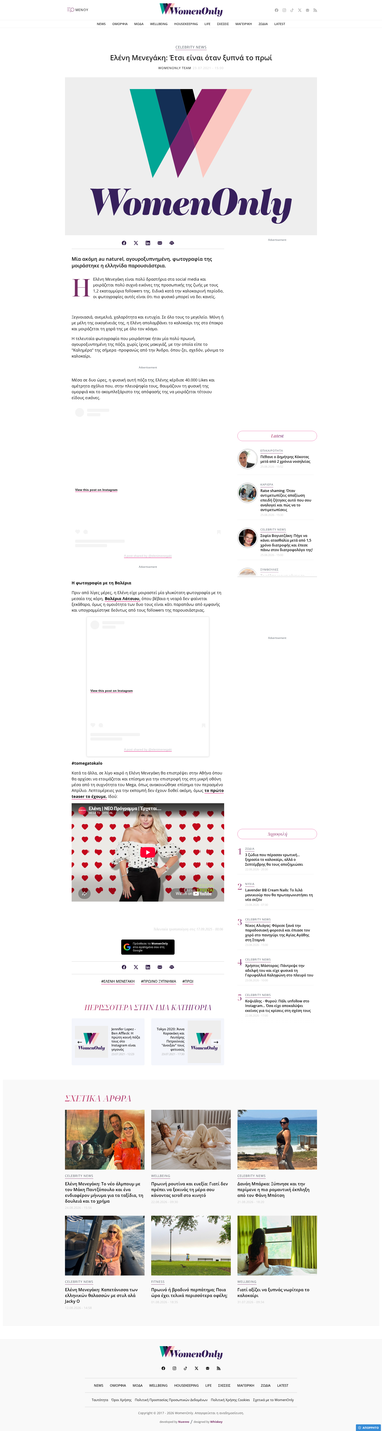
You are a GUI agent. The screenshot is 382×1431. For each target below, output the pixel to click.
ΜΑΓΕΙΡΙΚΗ (243, 24)
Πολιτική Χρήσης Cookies (230, 1400)
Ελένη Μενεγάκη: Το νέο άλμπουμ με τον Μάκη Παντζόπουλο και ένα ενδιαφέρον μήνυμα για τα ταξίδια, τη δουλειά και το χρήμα (104, 1192)
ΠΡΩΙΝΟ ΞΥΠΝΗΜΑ (159, 981)
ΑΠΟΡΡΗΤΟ (371, 1428)
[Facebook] (124, 243)
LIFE (207, 24)
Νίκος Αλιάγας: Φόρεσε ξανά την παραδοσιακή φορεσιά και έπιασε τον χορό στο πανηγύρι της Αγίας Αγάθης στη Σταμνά (277, 932)
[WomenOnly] (191, 10)
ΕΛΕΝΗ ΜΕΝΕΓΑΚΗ (119, 981)
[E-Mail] (159, 243)
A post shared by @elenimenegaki (148, 556)
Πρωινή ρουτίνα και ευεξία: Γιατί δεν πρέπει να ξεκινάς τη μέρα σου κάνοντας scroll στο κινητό (189, 1189)
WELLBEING (159, 24)
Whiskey (216, 1422)
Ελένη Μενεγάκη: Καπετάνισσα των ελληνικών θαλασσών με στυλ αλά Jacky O (101, 1295)
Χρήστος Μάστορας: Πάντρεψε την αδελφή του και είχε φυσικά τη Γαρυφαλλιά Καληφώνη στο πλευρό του (279, 970)
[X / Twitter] (135, 243)
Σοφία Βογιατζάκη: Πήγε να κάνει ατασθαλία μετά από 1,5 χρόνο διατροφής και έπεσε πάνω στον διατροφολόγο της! (286, 542)
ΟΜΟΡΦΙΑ (120, 24)
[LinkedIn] (147, 243)
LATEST (279, 24)
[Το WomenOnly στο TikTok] (290, 10)
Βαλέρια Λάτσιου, (122, 598)
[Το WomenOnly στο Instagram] (282, 10)
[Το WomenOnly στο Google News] (305, 10)
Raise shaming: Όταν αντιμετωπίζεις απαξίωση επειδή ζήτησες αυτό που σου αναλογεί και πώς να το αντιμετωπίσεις (285, 500)
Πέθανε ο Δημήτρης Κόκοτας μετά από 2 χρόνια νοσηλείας (285, 459)
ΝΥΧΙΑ (249, 884)
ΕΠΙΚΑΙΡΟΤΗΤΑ (271, 451)
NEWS (101, 24)
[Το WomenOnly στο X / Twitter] (298, 10)
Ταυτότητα (100, 1400)
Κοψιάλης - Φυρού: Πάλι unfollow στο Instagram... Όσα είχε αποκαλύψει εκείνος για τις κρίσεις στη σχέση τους (278, 1006)
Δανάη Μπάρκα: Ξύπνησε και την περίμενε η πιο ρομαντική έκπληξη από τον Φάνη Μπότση (273, 1189)
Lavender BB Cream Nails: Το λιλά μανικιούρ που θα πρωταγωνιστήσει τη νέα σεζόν (279, 895)
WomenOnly (191, 1352)
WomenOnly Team (174, 68)
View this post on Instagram (96, 490)
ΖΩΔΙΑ (263, 24)
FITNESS (158, 1281)
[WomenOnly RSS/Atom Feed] (313, 10)
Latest (277, 436)
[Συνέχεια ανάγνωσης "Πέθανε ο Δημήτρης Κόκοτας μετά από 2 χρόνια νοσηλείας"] (247, 458)
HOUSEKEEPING (186, 24)
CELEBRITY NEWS (191, 47)
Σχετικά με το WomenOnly (273, 1400)
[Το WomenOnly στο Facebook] (274, 10)
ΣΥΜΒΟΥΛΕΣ (269, 570)
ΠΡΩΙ (189, 981)
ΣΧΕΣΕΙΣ (223, 24)
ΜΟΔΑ (138, 24)
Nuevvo (183, 1422)
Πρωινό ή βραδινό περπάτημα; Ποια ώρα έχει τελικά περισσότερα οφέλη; (189, 1292)
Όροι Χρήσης (121, 1400)
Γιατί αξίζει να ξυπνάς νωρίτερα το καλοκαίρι (273, 1292)
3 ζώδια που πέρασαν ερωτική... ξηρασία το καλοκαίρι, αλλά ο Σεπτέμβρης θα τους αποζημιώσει (274, 859)
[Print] (171, 243)
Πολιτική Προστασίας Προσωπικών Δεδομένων (171, 1400)
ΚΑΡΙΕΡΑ (266, 484)
